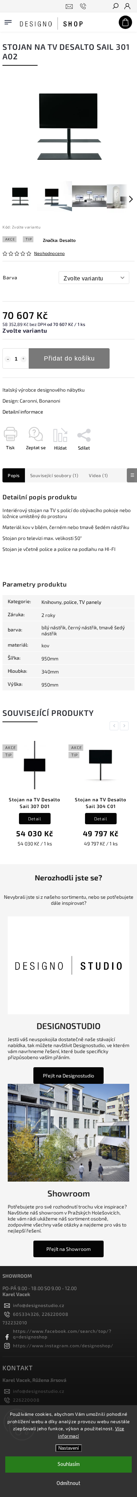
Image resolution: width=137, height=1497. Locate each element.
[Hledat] (115, 6)
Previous (115, 726)
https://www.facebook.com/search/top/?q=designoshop (62, 1333)
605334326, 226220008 (40, 1314)
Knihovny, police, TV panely (71, 602)
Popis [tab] (14, 475)
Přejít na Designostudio (68, 1076)
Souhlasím (69, 1464)
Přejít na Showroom (68, 1249)
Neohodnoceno (49, 253)
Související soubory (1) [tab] (54, 475)
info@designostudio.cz (38, 1305)
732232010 (14, 1322)
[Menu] (8, 21)
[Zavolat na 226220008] (84, 6)
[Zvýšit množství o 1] (23, 359)
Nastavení (68, 1448)
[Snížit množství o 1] (8, 359)
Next (125, 726)
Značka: (59, 240)
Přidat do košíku (69, 358)
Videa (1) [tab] (98, 475)
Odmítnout (68, 1483)
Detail (34, 818)
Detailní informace (22, 412)
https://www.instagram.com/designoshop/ (63, 1345)
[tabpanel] (34, 795)
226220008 (26, 1400)
